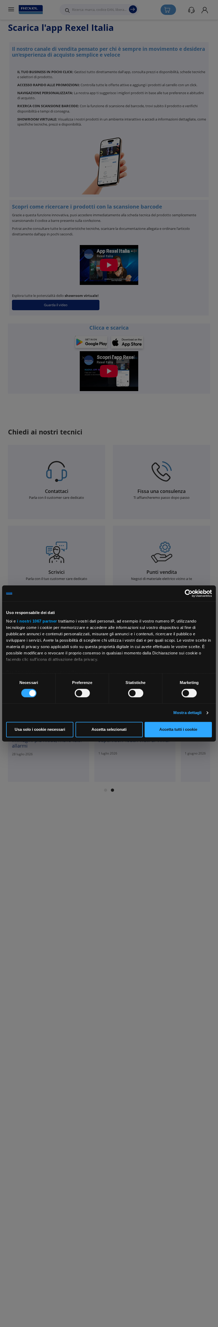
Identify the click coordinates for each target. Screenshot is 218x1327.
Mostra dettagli (187, 712)
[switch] (82, 693)
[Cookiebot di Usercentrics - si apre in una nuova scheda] (188, 593)
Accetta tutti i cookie (178, 729)
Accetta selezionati (109, 729)
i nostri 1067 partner (37, 621)
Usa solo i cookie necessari (40, 729)
